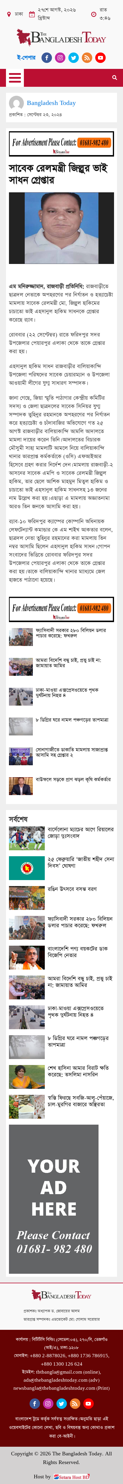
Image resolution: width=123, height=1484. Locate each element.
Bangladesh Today (51, 103)
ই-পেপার (26, 57)
